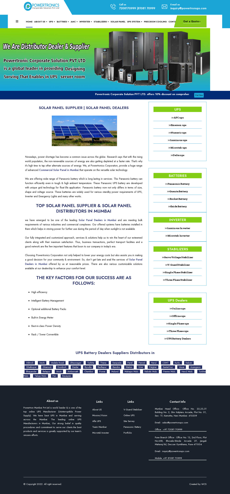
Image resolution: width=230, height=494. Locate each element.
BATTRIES (62, 21)
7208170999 (127, 8)
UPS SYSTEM (133, 21)
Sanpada (116, 362)
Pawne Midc (169, 371)
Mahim (129, 367)
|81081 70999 (146, 8)
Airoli (58, 371)
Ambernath (73, 371)
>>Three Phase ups (178, 331)
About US (97, 409)
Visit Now (199, 95)
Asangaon (195, 367)
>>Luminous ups (177, 140)
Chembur (88, 371)
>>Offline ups (177, 316)
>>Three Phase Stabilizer (177, 279)
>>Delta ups (177, 155)
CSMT (166, 362)
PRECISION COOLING (155, 21)
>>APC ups (177, 117)
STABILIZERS (100, 21)
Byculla (88, 367)
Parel (130, 362)
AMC (73, 21)
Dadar (75, 367)
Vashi (42, 362)
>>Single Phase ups (177, 323)
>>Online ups (177, 308)
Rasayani (66, 376)
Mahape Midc (131, 371)
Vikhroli (29, 362)
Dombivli (62, 367)
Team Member (99, 427)
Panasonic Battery (132, 427)
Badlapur (102, 367)
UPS (51, 21)
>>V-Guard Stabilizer (177, 264)
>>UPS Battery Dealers (177, 338)
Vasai (181, 367)
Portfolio (128, 433)
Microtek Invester (100, 433)
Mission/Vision (99, 415)
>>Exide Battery (177, 206)
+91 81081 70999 (172, 458)
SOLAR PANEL (118, 21)
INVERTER (84, 21)
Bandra (116, 367)
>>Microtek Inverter (178, 235)
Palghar (153, 367)
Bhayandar (31, 371)
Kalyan (189, 362)
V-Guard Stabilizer (133, 409)
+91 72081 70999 (172, 429)
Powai (102, 371)
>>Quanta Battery (177, 191)
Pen (54, 376)
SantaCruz (168, 367)
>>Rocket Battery (178, 198)
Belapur (46, 371)
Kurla (177, 362)
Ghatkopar (31, 367)
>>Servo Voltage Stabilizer (177, 257)
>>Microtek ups (178, 147)
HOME (29, 21)
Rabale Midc (151, 371)
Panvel (142, 362)
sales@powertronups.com (174, 422)
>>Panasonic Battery (177, 183)
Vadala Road (57, 362)
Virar (140, 367)
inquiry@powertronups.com (188, 8)
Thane (103, 362)
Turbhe (90, 362)
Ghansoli (47, 367)
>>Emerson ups (177, 125)
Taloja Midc (40, 376)
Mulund (114, 371)
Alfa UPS (96, 421)
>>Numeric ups (177, 132)
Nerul (154, 362)
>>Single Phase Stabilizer (178, 272)
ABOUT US (39, 21)
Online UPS (129, 415)
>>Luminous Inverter (177, 228)
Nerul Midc (187, 371)
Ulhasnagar (76, 362)
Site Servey (129, 421)
